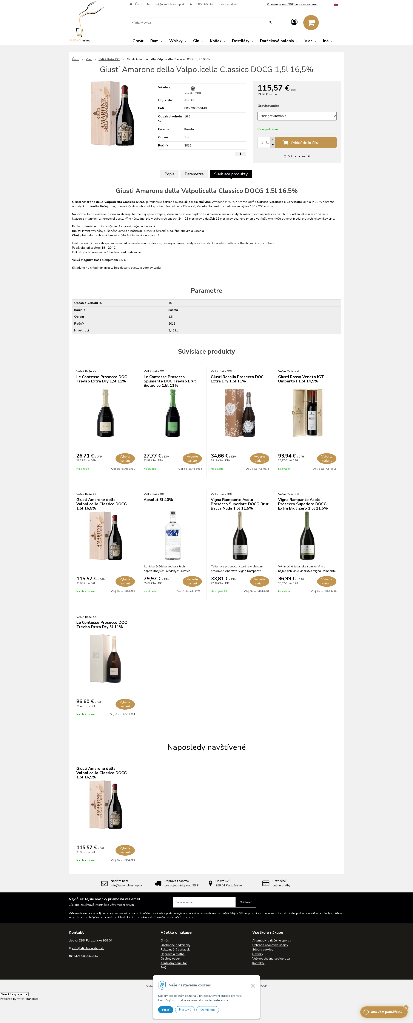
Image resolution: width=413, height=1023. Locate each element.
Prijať (165, 1009)
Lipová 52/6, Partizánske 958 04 (90, 940)
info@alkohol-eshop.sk (169, 4)
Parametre (194, 174)
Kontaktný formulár (174, 963)
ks (267, 142)
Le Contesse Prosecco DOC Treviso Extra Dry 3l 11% (101, 624)
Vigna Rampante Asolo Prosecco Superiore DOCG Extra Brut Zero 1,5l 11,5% (303, 504)
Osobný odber (170, 959)
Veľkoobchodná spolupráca (271, 959)
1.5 (170, 317)
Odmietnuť (207, 1009)
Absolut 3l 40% (158, 499)
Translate (32, 999)
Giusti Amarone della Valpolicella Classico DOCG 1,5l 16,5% (101, 504)
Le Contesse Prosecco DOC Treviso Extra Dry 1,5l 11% (101, 379)
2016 (171, 324)
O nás (165, 940)
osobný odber (228, 4)
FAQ (163, 968)
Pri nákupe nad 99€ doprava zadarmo (292, 4)
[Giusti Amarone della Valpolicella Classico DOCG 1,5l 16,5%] (112, 113)
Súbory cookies (262, 950)
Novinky (257, 954)
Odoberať (245, 902)
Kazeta (173, 310)
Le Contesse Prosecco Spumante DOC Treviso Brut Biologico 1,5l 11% (170, 381)
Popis (169, 174)
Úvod (138, 4)
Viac (89, 59)
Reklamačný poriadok (175, 950)
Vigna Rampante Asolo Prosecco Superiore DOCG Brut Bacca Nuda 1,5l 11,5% (240, 504)
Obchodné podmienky (175, 945)
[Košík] (311, 22)
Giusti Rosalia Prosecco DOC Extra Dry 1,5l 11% (237, 379)
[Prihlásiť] (294, 22)
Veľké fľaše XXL (109, 59)
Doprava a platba (173, 954)
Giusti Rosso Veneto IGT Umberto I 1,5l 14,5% (301, 379)
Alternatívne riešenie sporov (271, 940)
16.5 (171, 303)
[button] (405, 1007)
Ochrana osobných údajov (270, 945)
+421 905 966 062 (86, 956)
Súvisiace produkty (231, 174)
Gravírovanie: (268, 105)
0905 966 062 (204, 4)
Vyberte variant (125, 458)
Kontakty (258, 963)
